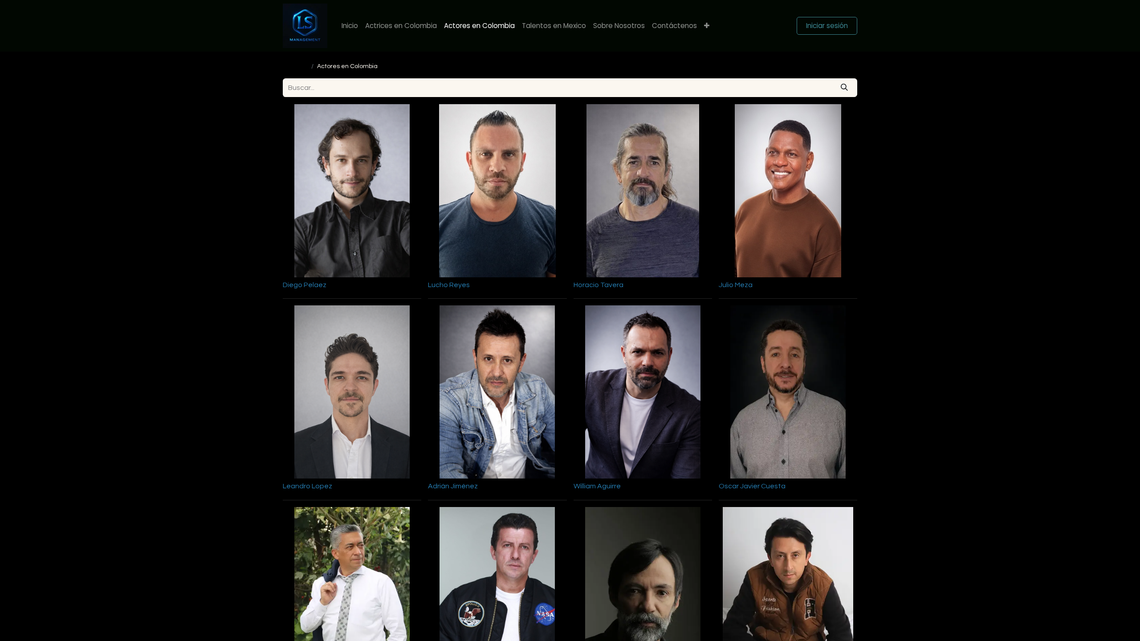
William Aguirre (597, 486)
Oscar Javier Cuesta (752, 486)
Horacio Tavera (598, 284)
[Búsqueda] (844, 87)
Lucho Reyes (449, 284)
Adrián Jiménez (453, 486)
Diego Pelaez (304, 284)
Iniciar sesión (827, 25)
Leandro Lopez (307, 486)
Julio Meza (736, 284)
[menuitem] (350, 26)
